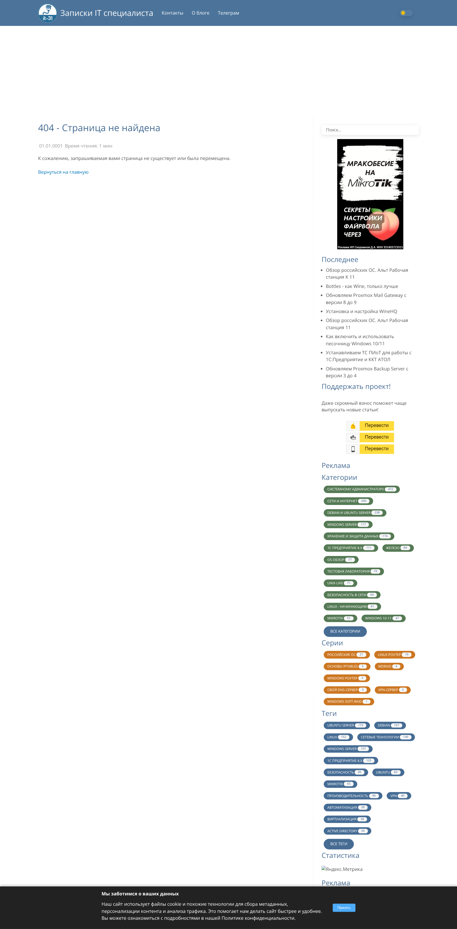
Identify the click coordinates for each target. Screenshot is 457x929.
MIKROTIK (338, 618)
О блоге (200, 13)
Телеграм (228, 13)
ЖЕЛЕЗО (396, 547)
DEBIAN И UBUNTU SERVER (353, 512)
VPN (397, 795)
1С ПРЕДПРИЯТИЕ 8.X (349, 547)
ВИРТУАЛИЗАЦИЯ (345, 819)
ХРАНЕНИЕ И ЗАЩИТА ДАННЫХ (357, 536)
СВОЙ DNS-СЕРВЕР (345, 689)
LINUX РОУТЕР (393, 654)
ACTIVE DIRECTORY (346, 831)
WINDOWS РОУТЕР (345, 678)
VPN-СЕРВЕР (391, 689)
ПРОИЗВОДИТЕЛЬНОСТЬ (351, 795)
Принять (344, 908)
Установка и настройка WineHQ (361, 311)
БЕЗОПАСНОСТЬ (344, 772)
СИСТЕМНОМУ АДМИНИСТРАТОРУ (360, 489)
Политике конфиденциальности (258, 918)
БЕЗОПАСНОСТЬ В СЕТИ (350, 594)
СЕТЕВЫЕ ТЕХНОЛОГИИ (384, 737)
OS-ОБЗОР (339, 559)
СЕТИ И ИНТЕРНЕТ (346, 501)
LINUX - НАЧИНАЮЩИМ (350, 606)
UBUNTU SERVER (345, 725)
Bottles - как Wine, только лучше (362, 286)
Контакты (172, 13)
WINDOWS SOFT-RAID (347, 701)
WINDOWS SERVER (346, 524)
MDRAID (387, 666)
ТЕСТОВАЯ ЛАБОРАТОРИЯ (352, 571)
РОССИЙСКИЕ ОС (345, 654)
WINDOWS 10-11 (382, 618)
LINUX (336, 737)
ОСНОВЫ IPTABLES (345, 666)
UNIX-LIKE (338, 583)
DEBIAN (388, 725)
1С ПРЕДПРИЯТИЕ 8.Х (349, 760)
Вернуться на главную (63, 172)
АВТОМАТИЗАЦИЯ (346, 807)
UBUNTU (386, 772)
